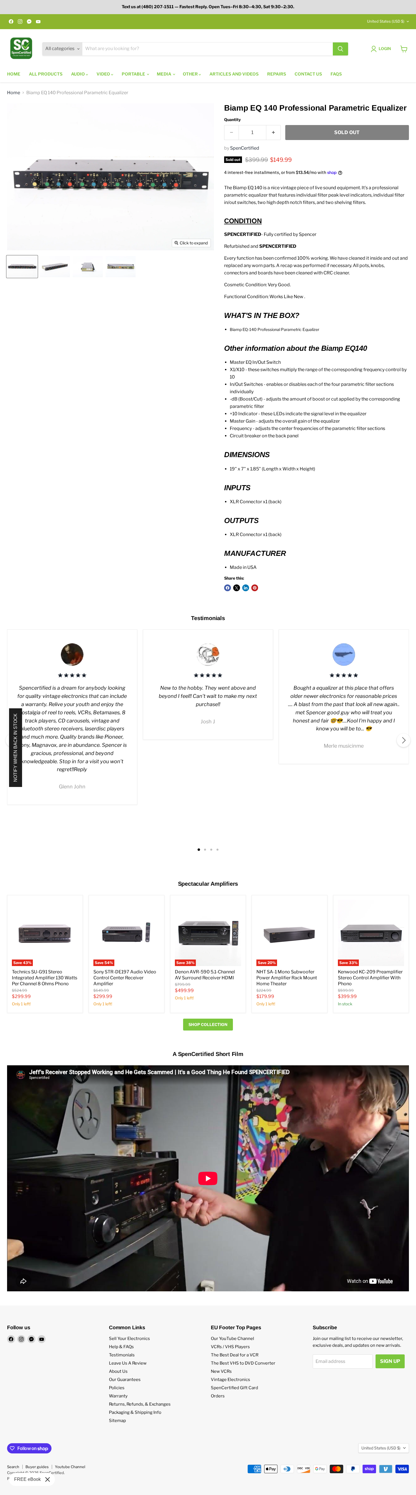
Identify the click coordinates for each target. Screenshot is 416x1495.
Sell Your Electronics (129, 1338)
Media (164, 74)
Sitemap (117, 1420)
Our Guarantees (125, 1379)
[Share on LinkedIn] (245, 587)
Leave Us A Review (128, 1363)
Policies (117, 1387)
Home (13, 74)
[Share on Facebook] (227, 587)
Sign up (390, 1361)
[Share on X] (236, 587)
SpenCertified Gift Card (234, 1387)
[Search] (340, 48)
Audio (78, 74)
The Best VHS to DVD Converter (243, 1363)
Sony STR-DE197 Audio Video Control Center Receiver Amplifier (124, 977)
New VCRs (221, 1371)
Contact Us (308, 74)
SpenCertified (244, 148)
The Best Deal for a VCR (234, 1355)
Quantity (232, 119)
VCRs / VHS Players (230, 1346)
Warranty (118, 1396)
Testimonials (122, 1355)
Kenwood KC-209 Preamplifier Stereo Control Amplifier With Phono (370, 977)
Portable (134, 74)
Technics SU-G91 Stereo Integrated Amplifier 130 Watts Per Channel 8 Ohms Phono (44, 977)
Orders (218, 1396)
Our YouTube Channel (232, 1338)
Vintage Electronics (230, 1379)
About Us (118, 1371)
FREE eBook (27, 1479)
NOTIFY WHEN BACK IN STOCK (15, 747)
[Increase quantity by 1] (273, 132)
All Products (46, 74)
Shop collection (208, 1024)
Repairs (276, 74)
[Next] (403, 740)
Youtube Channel (70, 1466)
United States (385, 21)
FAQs (336, 74)
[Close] (47, 1479)
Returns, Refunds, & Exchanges (140, 1404)
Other (191, 74)
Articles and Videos (234, 74)
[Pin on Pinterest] (254, 587)
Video (104, 74)
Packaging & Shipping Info (135, 1412)
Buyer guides (37, 1466)
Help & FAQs (121, 1346)
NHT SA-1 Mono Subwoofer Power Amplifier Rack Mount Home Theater (286, 977)
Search (13, 1466)
